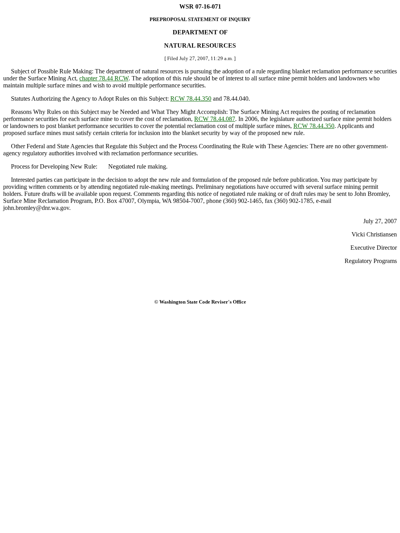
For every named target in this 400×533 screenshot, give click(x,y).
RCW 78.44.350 (190, 98)
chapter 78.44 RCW (104, 78)
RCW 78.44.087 (214, 118)
